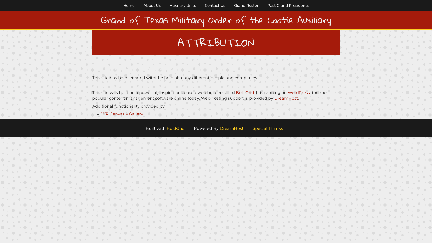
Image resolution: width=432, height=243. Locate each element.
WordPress (299, 92)
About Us (152, 5)
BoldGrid (245, 92)
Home (129, 5)
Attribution (134, 66)
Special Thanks (268, 128)
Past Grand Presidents (288, 5)
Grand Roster (246, 5)
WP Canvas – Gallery (122, 114)
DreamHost (286, 98)
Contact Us (215, 5)
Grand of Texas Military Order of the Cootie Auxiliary (216, 20)
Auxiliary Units (183, 5)
